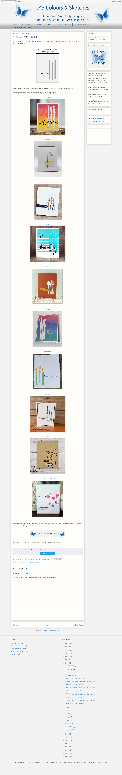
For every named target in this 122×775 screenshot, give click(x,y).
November (70, 669)
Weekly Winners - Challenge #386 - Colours (80, 694)
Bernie (53, 479)
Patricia (47, 309)
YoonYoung (47, 97)
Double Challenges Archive (21, 27)
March (69, 723)
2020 (67, 663)
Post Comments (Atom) (52, 631)
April (68, 720)
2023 (67, 653)
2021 (67, 660)
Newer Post (17, 625)
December (70, 666)
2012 (67, 757)
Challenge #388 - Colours (75, 691)
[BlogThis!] (56, 559)
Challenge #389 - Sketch (74, 685)
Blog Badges (48, 24)
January (69, 730)
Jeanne (47, 182)
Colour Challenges (17, 646)
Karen (48, 267)
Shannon (47, 394)
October (70, 672)
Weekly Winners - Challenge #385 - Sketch (80, 700)
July (68, 710)
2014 (67, 750)
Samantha (47, 352)
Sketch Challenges (32, 562)
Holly (48, 139)
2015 (67, 747)
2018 (67, 737)
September (70, 675)
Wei (47, 436)
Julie (47, 224)
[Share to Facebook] (60, 559)
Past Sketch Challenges (81, 24)
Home (15, 24)
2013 (67, 753)
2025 (67, 647)
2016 (67, 744)
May (68, 717)
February (70, 727)
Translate (102, 39)
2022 (67, 656)
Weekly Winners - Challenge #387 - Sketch (80, 688)
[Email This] (55, 559)
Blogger (106, 762)
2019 (67, 734)
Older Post (78, 625)
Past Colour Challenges (63, 24)
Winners (13, 654)
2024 (67, 650)
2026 (67, 644)
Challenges (21, 562)
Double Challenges (17, 649)
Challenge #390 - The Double (76, 678)
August (69, 707)
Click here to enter (47, 553)
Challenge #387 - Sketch (74, 697)
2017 (67, 740)
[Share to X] (58, 559)
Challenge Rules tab (50, 524)
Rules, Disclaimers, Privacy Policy (31, 24)
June (68, 714)
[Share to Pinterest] (61, 559)
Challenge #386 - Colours (75, 703)
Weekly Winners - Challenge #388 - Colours (80, 681)
